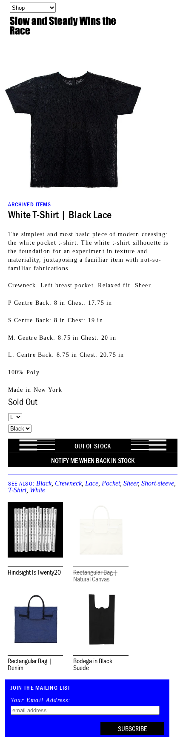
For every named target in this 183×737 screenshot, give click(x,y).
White (37, 490)
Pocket (111, 483)
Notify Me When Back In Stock (92, 460)
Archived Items (29, 204)
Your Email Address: (41, 700)
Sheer (130, 483)
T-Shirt (17, 490)
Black (43, 483)
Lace (91, 483)
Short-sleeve (157, 483)
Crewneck (68, 483)
